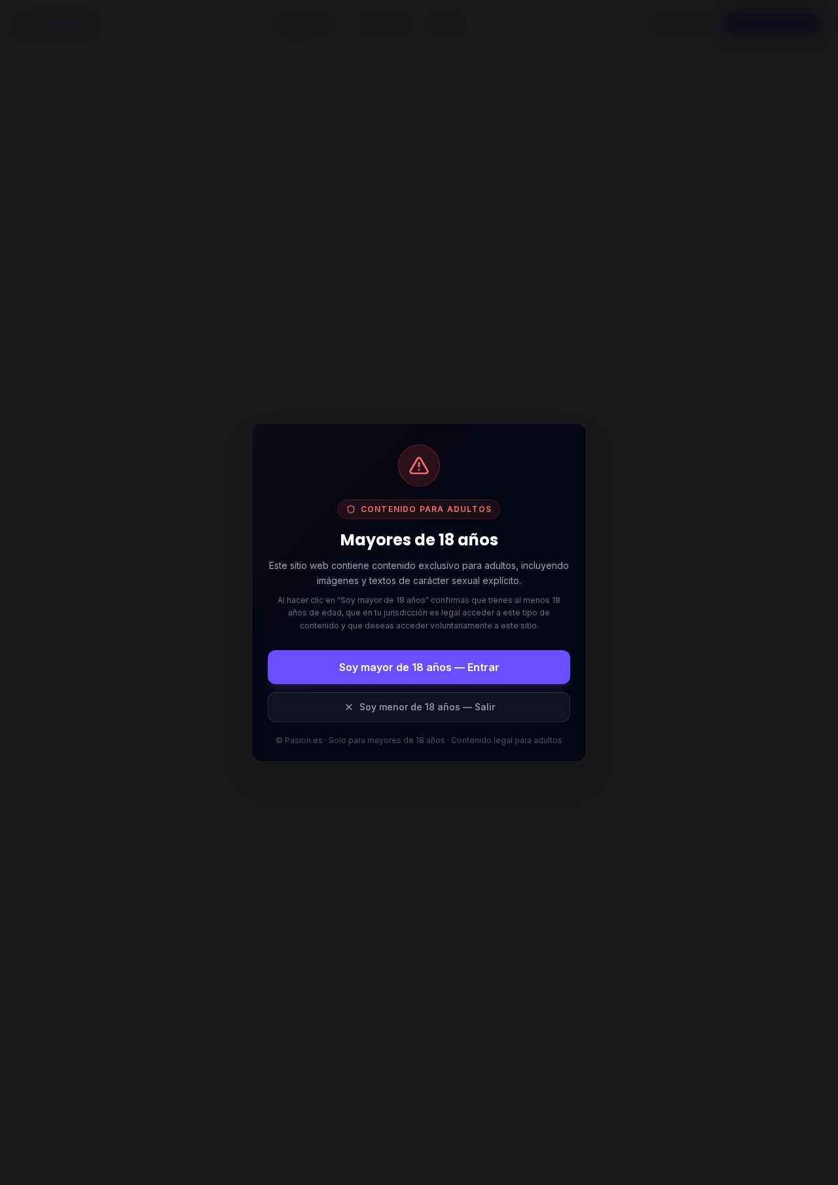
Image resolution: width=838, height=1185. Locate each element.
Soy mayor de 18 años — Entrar (419, 667)
